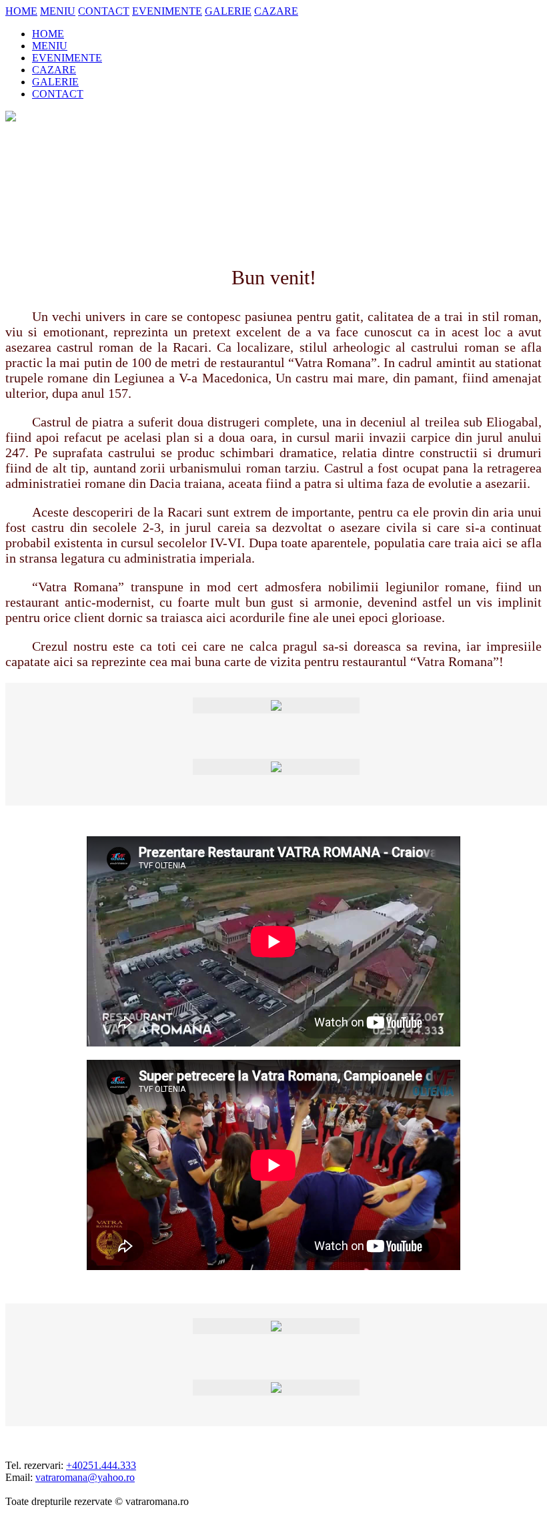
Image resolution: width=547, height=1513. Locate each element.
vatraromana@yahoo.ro (85, 1477)
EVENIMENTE (167, 11)
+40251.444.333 (101, 1465)
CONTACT (103, 11)
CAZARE (276, 11)
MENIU (57, 11)
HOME (21, 11)
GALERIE (228, 11)
